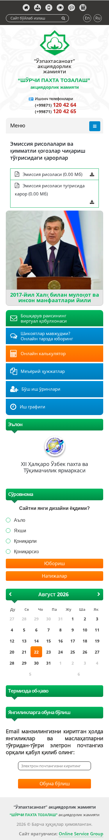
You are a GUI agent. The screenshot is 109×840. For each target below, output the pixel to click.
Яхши (20, 530)
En (87, 18)
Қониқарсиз (26, 551)
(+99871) (55, 105)
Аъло (19, 520)
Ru (98, 18)
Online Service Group (81, 834)
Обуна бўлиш (55, 783)
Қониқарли (25, 541)
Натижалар (54, 576)
